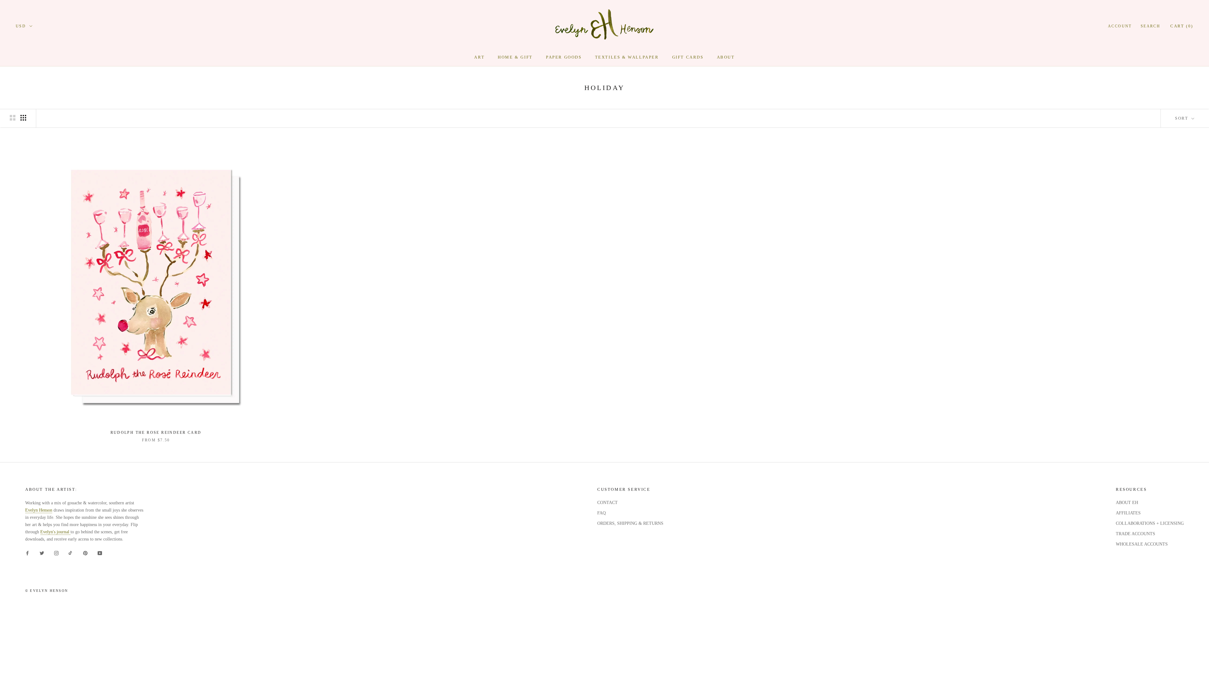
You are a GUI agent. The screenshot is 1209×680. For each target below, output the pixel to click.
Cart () (1181, 26)
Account (1120, 26)
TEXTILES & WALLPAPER (627, 57)
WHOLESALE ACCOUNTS (1142, 544)
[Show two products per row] (12, 118)
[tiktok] (71, 552)
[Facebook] (27, 552)
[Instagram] (56, 552)
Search (1150, 26)
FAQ (601, 513)
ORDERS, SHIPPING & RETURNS (630, 523)
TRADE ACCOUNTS (1135, 533)
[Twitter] (42, 552)
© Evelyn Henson (46, 590)
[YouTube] (100, 552)
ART (479, 57)
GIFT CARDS (688, 57)
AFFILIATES (1128, 513)
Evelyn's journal (55, 532)
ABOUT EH (1127, 502)
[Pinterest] (85, 552)
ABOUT (726, 57)
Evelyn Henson (38, 510)
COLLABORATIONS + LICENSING (1150, 523)
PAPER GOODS (564, 57)
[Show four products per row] (23, 118)
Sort (1182, 118)
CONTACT (607, 502)
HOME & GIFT (515, 57)
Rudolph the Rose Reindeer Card (156, 432)
